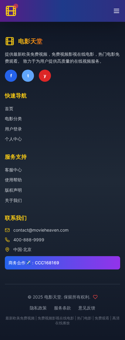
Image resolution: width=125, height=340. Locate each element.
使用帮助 (13, 179)
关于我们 (13, 200)
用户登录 (13, 128)
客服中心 (13, 169)
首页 (9, 108)
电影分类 (13, 118)
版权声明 (13, 190)
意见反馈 (86, 307)
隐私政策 (38, 307)
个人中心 (13, 138)
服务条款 (62, 307)
